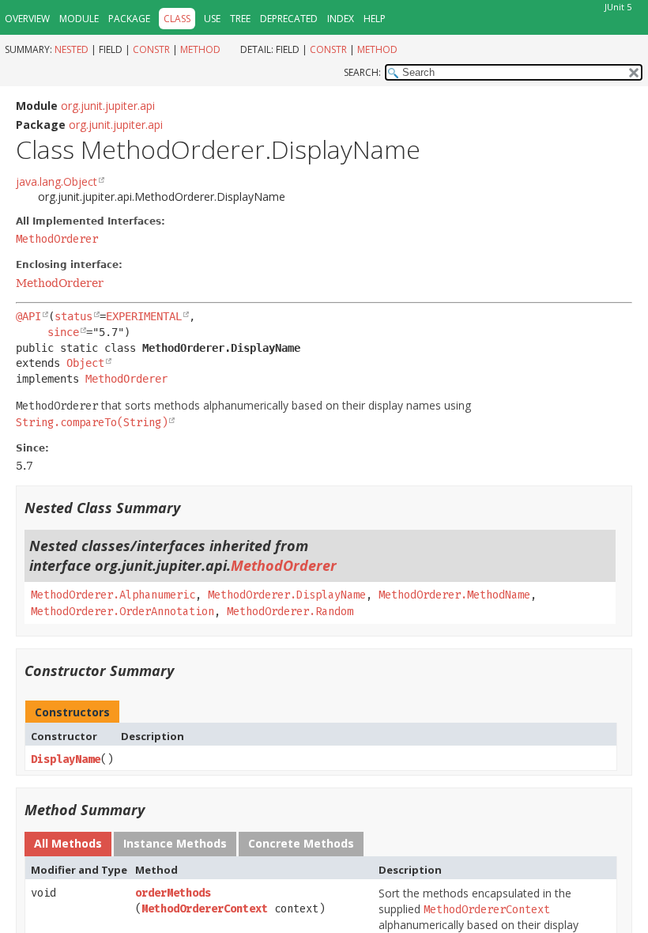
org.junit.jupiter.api (108, 105)
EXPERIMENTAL (144, 316)
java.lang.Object (56, 181)
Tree (240, 18)
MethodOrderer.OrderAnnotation (122, 611)
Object (85, 363)
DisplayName (65, 759)
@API (28, 316)
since (63, 332)
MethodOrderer (57, 239)
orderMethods (173, 893)
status (73, 316)
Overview (27, 18)
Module (79, 18)
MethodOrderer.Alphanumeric (113, 595)
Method (200, 49)
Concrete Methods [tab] (301, 843)
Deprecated (289, 18)
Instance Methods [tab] (175, 843)
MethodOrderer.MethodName (454, 595)
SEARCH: (362, 72)
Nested (72, 49)
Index (340, 18)
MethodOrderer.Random (290, 611)
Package (129, 18)
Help (375, 18)
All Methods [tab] (68, 843)
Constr (151, 49)
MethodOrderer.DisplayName (287, 595)
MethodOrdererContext (204, 909)
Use (212, 18)
